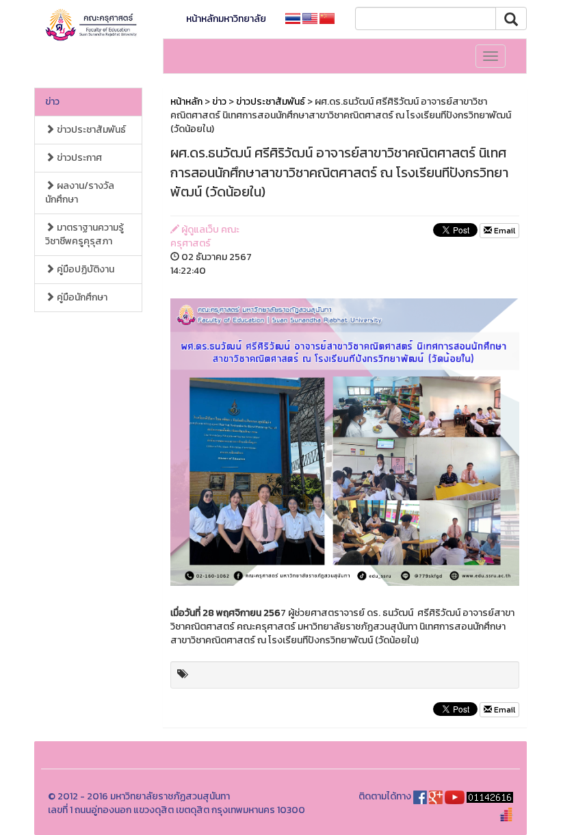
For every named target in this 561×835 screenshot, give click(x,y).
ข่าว (52, 101)
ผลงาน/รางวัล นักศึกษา (79, 193)
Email (503, 230)
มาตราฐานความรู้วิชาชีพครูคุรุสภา (84, 234)
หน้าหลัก (186, 101)
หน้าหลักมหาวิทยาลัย (226, 19)
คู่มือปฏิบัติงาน (84, 269)
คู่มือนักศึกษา (81, 297)
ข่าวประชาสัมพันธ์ (90, 130)
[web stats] (490, 796)
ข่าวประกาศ (78, 158)
